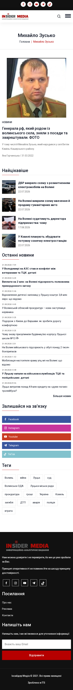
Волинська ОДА (14, 485)
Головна (24, 41)
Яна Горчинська (11, 155)
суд (49, 477)
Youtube (13, 436)
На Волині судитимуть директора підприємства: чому (42, 220)
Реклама (7, 608)
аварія (36, 502)
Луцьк (36, 477)
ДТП (23, 502)
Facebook (13, 419)
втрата (9, 510)
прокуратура (12, 494)
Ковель (59, 494)
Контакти (7, 615)
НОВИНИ (7, 122)
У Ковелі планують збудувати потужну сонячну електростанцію (42, 238)
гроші (29, 494)
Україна (44, 494)
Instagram (14, 428)
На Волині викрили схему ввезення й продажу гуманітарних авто (44, 203)
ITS (43, 682)
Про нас (7, 602)
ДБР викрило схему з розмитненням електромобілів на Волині (44, 185)
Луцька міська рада (42, 485)
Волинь (9, 477)
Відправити (36, 655)
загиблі (9, 502)
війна (23, 477)
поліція (51, 502)
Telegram (13, 445)
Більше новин (62, 396)
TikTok (11, 454)
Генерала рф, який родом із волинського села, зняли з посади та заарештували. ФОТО (35, 133)
